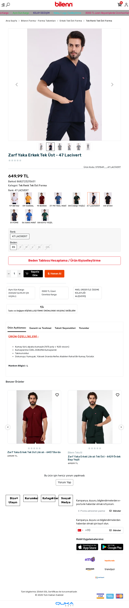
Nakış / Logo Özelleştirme (61, 13)
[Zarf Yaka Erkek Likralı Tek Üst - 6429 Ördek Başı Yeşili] (34, 417)
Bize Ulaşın (13, 500)
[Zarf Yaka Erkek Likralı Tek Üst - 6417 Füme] (95, 417)
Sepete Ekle (35, 273)
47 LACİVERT (20, 236)
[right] (121, 427)
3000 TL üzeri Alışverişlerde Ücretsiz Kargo (102, 13)
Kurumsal (31, 498)
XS (13, 247)
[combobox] (80, 530)
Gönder (117, 511)
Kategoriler (48, 498)
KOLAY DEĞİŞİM (35, 13)
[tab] (17, 327)
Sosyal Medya (65, 500)
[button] (16, 84)
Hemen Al (56, 273)
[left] (8, 427)
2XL (48, 247)
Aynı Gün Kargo (14, 13)
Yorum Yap (64, 482)
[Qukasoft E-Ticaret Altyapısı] (64, 604)
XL (39, 247)
